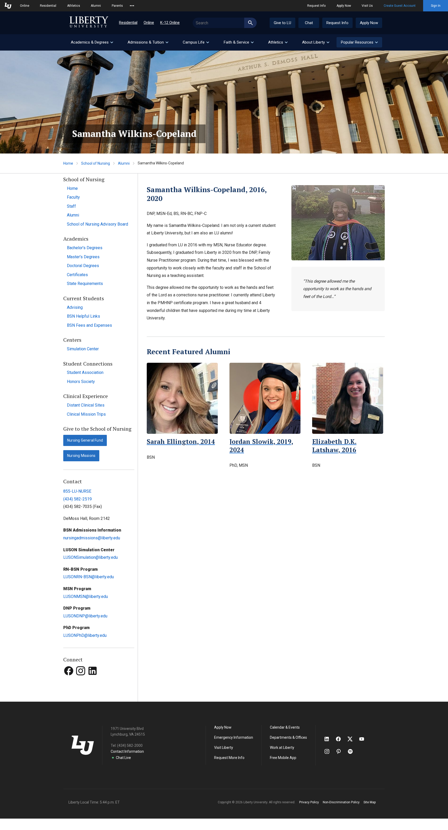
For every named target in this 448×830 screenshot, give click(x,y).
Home (68, 163)
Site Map (369, 802)
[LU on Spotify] (352, 751)
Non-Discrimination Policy (341, 802)
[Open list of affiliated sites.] (132, 5)
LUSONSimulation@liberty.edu (90, 557)
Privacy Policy (309, 802)
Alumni (96, 6)
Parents (117, 6)
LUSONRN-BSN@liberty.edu (88, 576)
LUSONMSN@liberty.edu (85, 596)
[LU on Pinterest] (341, 751)
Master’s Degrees (83, 256)
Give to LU (282, 22)
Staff (71, 206)
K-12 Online (170, 22)
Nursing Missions (81, 456)
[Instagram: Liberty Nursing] (81, 680)
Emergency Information (233, 737)
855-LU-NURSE (77, 491)
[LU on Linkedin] (329, 739)
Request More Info (229, 758)
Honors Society (81, 381)
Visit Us (367, 6)
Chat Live (123, 758)
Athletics (73, 6)
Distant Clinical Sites (85, 405)
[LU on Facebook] (340, 739)
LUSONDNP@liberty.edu (85, 615)
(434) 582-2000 (130, 745)
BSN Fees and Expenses (89, 325)
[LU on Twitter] (352, 739)
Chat (309, 22)
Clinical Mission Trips (86, 414)
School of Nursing (95, 163)
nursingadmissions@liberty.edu (91, 537)
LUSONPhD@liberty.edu (85, 635)
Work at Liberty (282, 747)
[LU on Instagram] (329, 751)
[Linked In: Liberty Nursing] (92, 680)
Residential (48, 6)
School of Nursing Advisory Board (97, 224)
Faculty (73, 197)
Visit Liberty (223, 747)
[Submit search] (250, 23)
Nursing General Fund (85, 440)
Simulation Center (83, 348)
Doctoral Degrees (83, 265)
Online (24, 6)
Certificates (77, 274)
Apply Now (344, 6)
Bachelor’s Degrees (84, 247)
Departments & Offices (288, 737)
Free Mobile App (283, 758)
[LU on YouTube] (364, 739)
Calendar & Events (285, 727)
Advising (75, 307)
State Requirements (85, 283)
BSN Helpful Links (83, 316)
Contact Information (127, 751)
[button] (359, 42)
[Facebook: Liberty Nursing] (69, 680)
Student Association (85, 372)
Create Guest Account (400, 6)
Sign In (435, 6)
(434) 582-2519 (77, 499)
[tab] (91, 42)
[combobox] (225, 23)
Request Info (316, 6)
